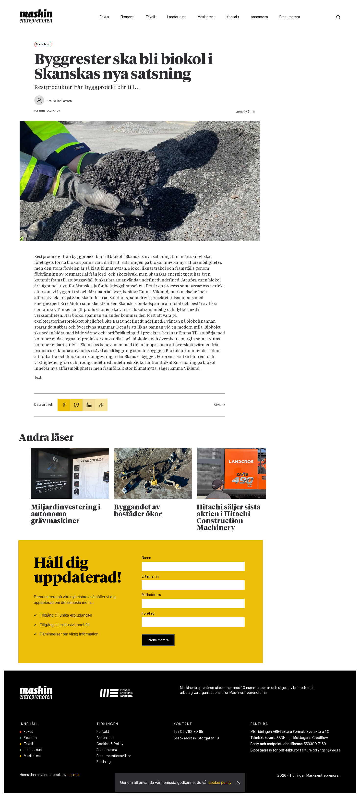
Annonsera (105, 738)
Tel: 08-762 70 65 (188, 732)
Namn (146, 558)
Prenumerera (106, 750)
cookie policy (220, 782)
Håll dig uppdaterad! (77, 571)
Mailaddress (151, 595)
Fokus (28, 732)
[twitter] (76, 405)
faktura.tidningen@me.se (320, 750)
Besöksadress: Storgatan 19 (196, 738)
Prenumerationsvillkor (113, 756)
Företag (148, 613)
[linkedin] (89, 405)
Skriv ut (219, 405)
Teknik (29, 744)
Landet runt (33, 750)
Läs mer (73, 775)
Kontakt (102, 732)
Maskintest (32, 756)
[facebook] (64, 405)
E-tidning (103, 762)
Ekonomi (30, 738)
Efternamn (150, 576)
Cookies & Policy (109, 744)
